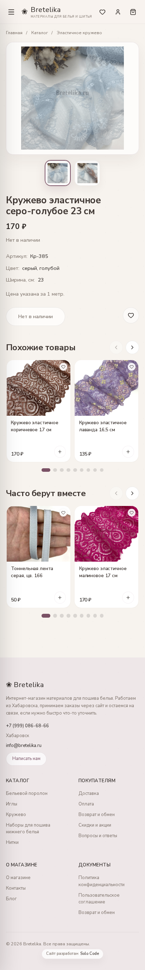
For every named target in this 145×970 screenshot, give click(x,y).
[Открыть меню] (11, 12)
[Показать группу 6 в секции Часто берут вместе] (82, 616)
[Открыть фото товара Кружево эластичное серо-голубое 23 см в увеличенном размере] (72, 98)
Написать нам (26, 758)
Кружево (16, 814)
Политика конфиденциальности (101, 881)
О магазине (18, 878)
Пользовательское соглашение (99, 899)
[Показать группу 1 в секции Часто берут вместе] (46, 616)
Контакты (16, 888)
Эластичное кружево (79, 33)
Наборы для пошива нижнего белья (28, 828)
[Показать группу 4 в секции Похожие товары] (68, 470)
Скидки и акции (94, 825)
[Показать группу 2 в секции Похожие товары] (55, 470)
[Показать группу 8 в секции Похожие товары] (95, 470)
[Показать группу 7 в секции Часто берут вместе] (88, 616)
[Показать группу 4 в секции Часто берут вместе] (68, 616)
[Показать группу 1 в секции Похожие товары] (46, 470)
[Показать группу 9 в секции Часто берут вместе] (102, 616)
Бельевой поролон (27, 793)
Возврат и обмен (96, 814)
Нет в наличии (35, 316)
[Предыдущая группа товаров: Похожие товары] (116, 347)
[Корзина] (133, 12)
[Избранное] (102, 12)
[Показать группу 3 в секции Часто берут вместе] (62, 616)
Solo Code (89, 953)
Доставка (88, 793)
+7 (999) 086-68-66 (27, 726)
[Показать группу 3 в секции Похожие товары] (62, 470)
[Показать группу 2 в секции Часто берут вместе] (55, 616)
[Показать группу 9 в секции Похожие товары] (102, 470)
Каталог (39, 33)
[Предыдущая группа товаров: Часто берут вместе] (116, 493)
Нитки (12, 842)
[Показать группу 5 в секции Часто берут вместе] (75, 616)
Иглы (11, 804)
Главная (14, 33)
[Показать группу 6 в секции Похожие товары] (82, 470)
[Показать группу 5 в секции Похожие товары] (75, 470)
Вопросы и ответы (97, 836)
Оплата (86, 804)
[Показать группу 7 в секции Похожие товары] (88, 470)
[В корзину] (60, 452)
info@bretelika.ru (24, 745)
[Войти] (118, 12)
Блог (11, 899)
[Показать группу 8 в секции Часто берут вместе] (95, 616)
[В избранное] (63, 367)
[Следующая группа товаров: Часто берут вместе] (132, 493)
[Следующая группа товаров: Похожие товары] (132, 347)
